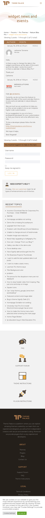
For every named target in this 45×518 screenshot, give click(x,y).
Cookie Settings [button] (9, 513)
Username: (9, 151)
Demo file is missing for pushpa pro (20, 223)
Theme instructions (22, 383)
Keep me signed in (12, 168)
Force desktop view (14, 248)
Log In (11, 173)
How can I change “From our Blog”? (20, 242)
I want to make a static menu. (18, 264)
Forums (14, 32)
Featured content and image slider (19, 296)
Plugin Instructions (22, 401)
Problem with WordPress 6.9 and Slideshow (23, 229)
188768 (9, 216)
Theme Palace (18, 3)
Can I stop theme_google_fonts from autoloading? (20, 292)
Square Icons (11, 287)
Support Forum (22, 366)
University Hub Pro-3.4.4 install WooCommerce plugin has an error (20, 307)
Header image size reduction (17, 235)
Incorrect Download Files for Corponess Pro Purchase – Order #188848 (23, 212)
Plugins (22, 453)
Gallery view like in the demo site (19, 245)
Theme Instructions (22, 479)
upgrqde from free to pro (16, 226)
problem (10, 273)
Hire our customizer (19, 189)
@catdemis (15, 94)
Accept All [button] (21, 513)
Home (6, 32)
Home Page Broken (14, 317)
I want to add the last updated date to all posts (22, 259)
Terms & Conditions (23, 492)
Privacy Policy (23, 495)
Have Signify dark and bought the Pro (21, 252)
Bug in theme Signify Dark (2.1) (18, 299)
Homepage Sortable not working (19, 303)
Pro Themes (23, 32)
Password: (9, 158)
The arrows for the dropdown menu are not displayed (23, 278)
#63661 (35, 80)
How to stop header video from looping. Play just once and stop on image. (23, 283)
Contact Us (22, 459)
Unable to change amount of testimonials (22, 232)
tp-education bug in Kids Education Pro (21, 320)
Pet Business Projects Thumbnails (19, 255)
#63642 (35, 46)
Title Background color (15, 270)
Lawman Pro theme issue (16, 267)
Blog (22, 456)
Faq (22, 348)
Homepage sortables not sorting (19, 219)
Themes (23, 450)
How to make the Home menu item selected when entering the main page (21, 312)
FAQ (22, 476)
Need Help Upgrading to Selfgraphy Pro (21, 239)
